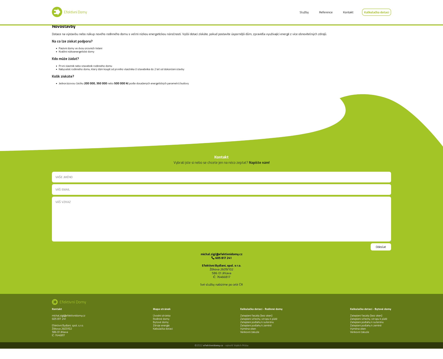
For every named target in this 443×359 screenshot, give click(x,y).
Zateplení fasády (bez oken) (256, 315)
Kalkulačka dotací (376, 12)
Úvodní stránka (161, 315)
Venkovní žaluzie (249, 332)
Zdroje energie (161, 325)
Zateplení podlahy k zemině (256, 325)
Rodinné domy (161, 319)
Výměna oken (248, 328)
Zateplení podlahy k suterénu (257, 322)
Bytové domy (161, 322)
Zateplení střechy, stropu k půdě (258, 319)
